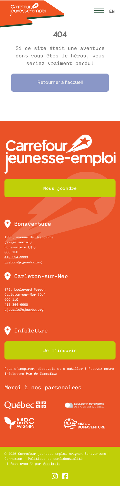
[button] (99, 11)
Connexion (13, 459)
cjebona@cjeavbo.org (23, 262)
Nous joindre (60, 188)
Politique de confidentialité (55, 459)
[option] (112, 11)
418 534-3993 (16, 257)
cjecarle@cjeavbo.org (24, 310)
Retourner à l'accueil (60, 82)
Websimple (51, 464)
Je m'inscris (60, 350)
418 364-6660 (16, 305)
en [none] (112, 11)
